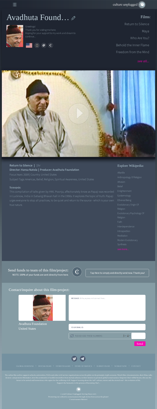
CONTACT (136, 366)
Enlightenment (124, 191)
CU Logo (78, 389)
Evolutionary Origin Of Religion (128, 206)
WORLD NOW (120, 366)
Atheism (121, 182)
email (43, 45)
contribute (50, 45)
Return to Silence (136, 24)
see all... (143, 61)
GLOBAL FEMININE (25, 366)
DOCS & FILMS (44, 366)
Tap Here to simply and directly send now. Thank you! (117, 273)
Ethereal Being (124, 200)
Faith (119, 222)
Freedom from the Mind (132, 52)
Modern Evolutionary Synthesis (127, 242)
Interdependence (125, 226)
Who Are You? (139, 38)
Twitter (74, 359)
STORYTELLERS (63, 366)
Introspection (123, 231)
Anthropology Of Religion (129, 177)
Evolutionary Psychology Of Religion (130, 215)
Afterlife (121, 172)
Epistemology (124, 195)
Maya (145, 31)
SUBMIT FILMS (103, 366)
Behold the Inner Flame (132, 45)
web (37, 45)
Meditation (122, 235)
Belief (120, 186)
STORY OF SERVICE (83, 366)
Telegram (83, 359)
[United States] (29, 45)
